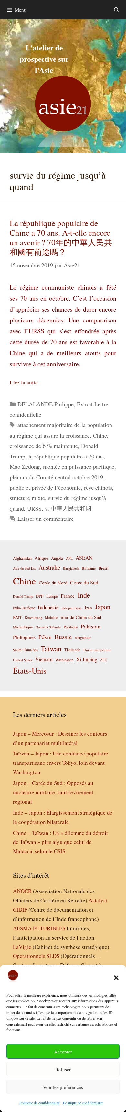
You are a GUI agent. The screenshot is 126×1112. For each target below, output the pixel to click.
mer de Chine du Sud (81, 617)
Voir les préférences (63, 1087)
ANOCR (22, 891)
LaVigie (22, 947)
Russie (63, 636)
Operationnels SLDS (36, 956)
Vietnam (43, 659)
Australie (49, 567)
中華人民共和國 (71, 508)
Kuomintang (33, 617)
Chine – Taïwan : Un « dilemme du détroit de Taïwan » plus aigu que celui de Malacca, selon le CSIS (60, 842)
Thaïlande (72, 649)
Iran (88, 607)
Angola (57, 558)
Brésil (104, 568)
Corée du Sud (84, 582)
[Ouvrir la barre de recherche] (116, 9)
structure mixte (27, 498)
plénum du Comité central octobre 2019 (56, 477)
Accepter (63, 1051)
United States (22, 659)
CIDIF (20, 909)
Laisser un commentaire (45, 518)
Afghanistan (22, 558)
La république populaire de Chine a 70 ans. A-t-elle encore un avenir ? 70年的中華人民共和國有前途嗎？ (61, 237)
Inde (84, 595)
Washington (64, 659)
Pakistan (90, 626)
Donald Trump (23, 596)
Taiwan (51, 648)
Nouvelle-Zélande (48, 627)
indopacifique (71, 607)
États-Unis (30, 670)
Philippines (24, 637)
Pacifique (71, 626)
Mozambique (23, 627)
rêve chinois (98, 487)
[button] (116, 977)
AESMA (22, 928)
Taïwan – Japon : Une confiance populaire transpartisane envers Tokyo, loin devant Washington (60, 763)
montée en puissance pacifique (78, 466)
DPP (39, 596)
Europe (52, 596)
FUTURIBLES (49, 928)
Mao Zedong (25, 466)
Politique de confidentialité (39, 1102)
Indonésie (48, 607)
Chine (100, 435)
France (68, 595)
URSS (34, 508)
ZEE (103, 660)
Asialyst (98, 900)
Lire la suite (24, 382)
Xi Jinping (86, 659)
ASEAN (84, 557)
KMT (17, 617)
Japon (102, 606)
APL (69, 558)
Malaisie (51, 617)
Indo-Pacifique (24, 607)
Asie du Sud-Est (24, 568)
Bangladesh (71, 568)
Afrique (41, 558)
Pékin (45, 637)
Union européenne (97, 649)
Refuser (63, 1069)
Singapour (83, 637)
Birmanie (89, 568)
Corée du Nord (53, 583)
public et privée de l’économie (45, 487)
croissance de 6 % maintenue (44, 445)
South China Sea (25, 649)
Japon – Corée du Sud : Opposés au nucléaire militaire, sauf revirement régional (53, 792)
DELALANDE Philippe (45, 404)
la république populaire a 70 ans (66, 456)
